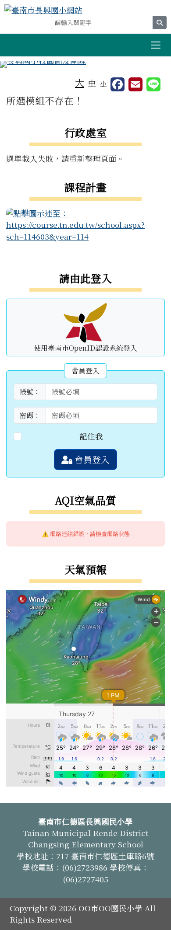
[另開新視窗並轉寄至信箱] (135, 84)
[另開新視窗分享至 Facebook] (117, 84)
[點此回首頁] (85, 64)
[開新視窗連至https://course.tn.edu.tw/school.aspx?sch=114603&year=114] (85, 223)
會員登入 (91, 459)
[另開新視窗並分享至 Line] (153, 84)
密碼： (29, 415)
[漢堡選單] (155, 45)
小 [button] (103, 83)
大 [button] (79, 82)
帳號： (29, 392)
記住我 (91, 436)
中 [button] (92, 82)
